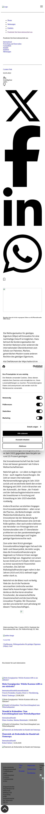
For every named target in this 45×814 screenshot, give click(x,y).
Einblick (10, 28)
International (7, 42)
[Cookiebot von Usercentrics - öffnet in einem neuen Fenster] (32, 366)
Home (10, 20)
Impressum (31, 765)
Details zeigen (32, 427)
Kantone (19, 690)
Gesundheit (7, 46)
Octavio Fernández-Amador (11, 693)
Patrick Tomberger (8, 695)
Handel (5, 48)
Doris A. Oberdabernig (30, 693)
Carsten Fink (7, 69)
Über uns (20, 766)
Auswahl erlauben (22, 440)
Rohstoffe (25, 690)
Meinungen (11, 24)
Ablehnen (22, 446)
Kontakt (22, 771)
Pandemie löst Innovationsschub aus (20, 32)
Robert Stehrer (7, 743)
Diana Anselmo (7, 720)
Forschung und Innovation (12, 44)
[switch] (39, 404)
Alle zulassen (22, 433)
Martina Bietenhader (21, 720)
